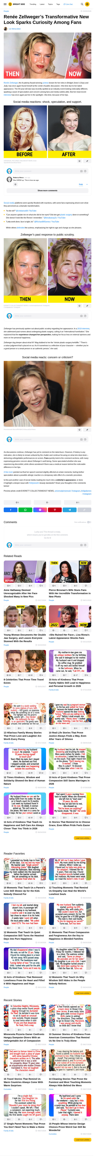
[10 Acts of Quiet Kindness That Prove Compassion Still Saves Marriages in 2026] (70, 759)
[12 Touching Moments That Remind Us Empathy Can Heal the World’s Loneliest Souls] (70, 869)
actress (46, 83)
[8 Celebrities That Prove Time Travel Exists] (25, 661)
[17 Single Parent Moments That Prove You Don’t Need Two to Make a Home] (25, 1105)
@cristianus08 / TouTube (26, 211)
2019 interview (83, 329)
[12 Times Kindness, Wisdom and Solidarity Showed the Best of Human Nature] (25, 759)
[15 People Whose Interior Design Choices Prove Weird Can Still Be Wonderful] (70, 1105)
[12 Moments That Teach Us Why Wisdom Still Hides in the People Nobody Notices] (70, 959)
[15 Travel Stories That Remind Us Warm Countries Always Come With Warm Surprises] (25, 1061)
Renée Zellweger (11, 83)
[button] (17, 502)
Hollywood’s (34, 483)
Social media (9, 203)
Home (51, 1089)
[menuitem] (33, 4)
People (6, 11)
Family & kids (54, 690)
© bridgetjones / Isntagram (12, 307)
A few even (8, 472)
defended (21, 228)
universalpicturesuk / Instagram (67, 491)
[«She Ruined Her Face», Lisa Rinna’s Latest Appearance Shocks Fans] (70, 616)
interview (7, 95)
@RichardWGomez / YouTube (46, 222)
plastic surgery (66, 215)
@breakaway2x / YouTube (54, 218)
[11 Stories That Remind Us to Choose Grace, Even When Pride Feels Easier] (70, 804)
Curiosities (7, 1089)
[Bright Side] (16, 4)
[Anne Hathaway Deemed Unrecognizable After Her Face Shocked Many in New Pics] (25, 572)
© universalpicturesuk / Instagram (38, 305)
